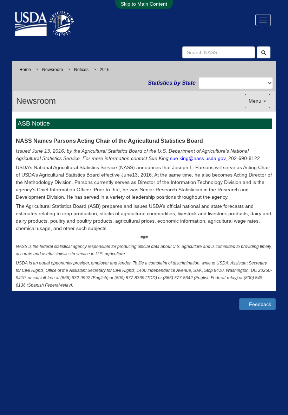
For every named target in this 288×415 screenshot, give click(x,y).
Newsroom (52, 69)
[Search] (263, 52)
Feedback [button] (259, 304)
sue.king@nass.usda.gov (197, 158)
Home (25, 69)
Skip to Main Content (144, 4)
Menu (256, 101)
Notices (81, 69)
